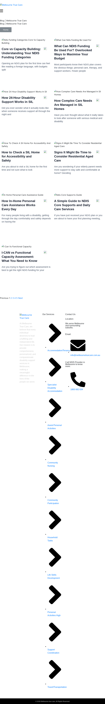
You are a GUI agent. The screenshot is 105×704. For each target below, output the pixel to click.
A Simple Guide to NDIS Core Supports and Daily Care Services (72, 205)
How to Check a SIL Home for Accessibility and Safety (21, 156)
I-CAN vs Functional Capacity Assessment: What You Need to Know (19, 256)
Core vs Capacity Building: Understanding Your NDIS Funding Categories (21, 53)
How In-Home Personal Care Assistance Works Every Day (18, 205)
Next (20, 298)
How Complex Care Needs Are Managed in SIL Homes (73, 105)
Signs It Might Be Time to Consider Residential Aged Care (73, 156)
